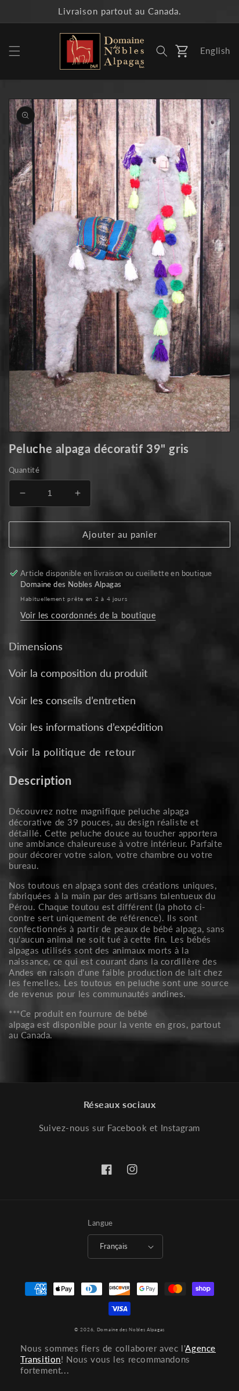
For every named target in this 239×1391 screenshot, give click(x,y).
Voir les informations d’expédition (86, 726)
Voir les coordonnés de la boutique (87, 615)
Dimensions (36, 646)
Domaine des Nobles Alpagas (131, 1329)
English (215, 50)
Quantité (24, 469)
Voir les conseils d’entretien (72, 700)
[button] (14, 51)
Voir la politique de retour (72, 751)
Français (114, 1246)
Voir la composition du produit (78, 672)
